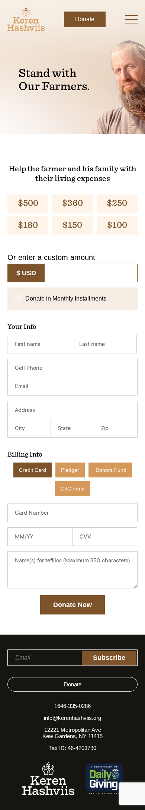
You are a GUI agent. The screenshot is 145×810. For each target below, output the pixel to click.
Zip (105, 429)
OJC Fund (73, 489)
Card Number (32, 513)
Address (25, 410)
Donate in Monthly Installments (65, 298)
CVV (85, 537)
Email (21, 387)
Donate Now (72, 605)
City (20, 429)
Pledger (70, 470)
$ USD (26, 273)
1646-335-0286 (72, 706)
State (64, 429)
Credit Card (32, 470)
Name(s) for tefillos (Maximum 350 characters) (72, 561)
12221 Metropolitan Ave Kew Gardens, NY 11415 (72, 733)
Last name (92, 345)
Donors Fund (111, 470)
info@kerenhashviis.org (72, 718)
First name (27, 345)
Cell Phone (28, 368)
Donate (84, 19)
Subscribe (109, 657)
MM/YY (24, 537)
